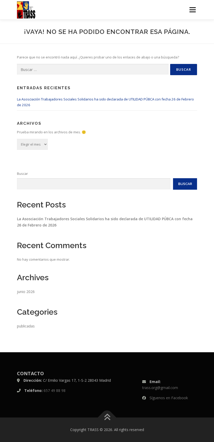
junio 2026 (26, 291)
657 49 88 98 (55, 390)
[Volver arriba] (107, 417)
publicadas (26, 326)
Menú (192, 9)
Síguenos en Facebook (169, 397)
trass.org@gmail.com (160, 387)
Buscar (22, 173)
